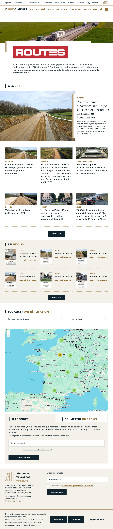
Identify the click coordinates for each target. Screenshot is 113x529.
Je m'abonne (24, 457)
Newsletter (80, 3)
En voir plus (56, 234)
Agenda (8, 3)
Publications (18, 3)
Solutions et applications (84, 9)
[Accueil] (16, 9)
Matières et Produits (58, 9)
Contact (71, 3)
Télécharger (30, 260)
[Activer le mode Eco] (105, 2)
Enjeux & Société (37, 9)
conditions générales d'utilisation (37, 450)
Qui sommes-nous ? (33, 3)
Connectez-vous (13, 501)
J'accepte (58, 519)
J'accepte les (32, 450)
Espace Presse (60, 3)
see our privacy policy (30, 525)
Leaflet (92, 410)
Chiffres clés (47, 3)
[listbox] (88, 319)
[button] (76, 346)
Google (105, 410)
